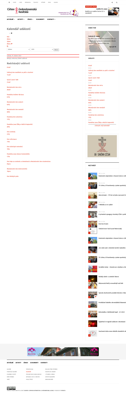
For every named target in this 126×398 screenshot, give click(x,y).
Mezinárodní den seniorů (15, 102)
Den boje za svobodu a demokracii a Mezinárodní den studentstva (28, 161)
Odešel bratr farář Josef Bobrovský (110, 229)
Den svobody (11, 132)
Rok (8, 37)
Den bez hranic (103, 224)
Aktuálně (10, 19)
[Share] (112, 2)
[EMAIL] (11, 33)
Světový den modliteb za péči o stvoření (20, 72)
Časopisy (35, 2)
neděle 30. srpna (101, 9)
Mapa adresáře (49, 379)
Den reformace (12, 139)
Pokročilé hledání (12, 371)
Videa (49, 2)
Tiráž (8, 379)
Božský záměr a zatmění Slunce (109, 277)
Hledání (9, 369)
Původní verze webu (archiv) (33, 374)
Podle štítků (29, 379)
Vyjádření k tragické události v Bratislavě (112, 322)
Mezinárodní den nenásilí (15, 109)
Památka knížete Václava (15, 94)
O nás (20, 2)
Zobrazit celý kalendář (102, 125)
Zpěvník (43, 2)
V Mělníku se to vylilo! (106, 205)
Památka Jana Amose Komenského (18, 154)
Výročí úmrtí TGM (12, 80)
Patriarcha (28, 2)
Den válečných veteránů (15, 146)
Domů (14, 2)
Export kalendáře (50, 377)
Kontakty (50, 19)
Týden (9, 41)
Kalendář (28, 371)
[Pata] (63, 352)
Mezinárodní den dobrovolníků (17, 169)
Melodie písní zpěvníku (51, 369)
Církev (29, 19)
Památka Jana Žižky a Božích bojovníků (20, 124)
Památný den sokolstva (14, 117)
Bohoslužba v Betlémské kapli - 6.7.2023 (112, 312)
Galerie (56, 2)
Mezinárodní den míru (14, 87)
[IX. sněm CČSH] (102, 146)
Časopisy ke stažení (50, 371)
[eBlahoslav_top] (63, 11)
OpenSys (63, 390)
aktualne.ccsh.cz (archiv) (33, 377)
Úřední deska (29, 369)
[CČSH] (22, 10)
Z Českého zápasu (50, 374)
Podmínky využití (11, 374)
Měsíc (9, 39)
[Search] (116, 2)
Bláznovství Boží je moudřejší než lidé (111, 283)
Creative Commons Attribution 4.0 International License (39, 390)
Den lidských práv (13, 176)
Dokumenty (40, 19)
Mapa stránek (10, 377)
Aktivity (20, 19)
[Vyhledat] (7, 46)
